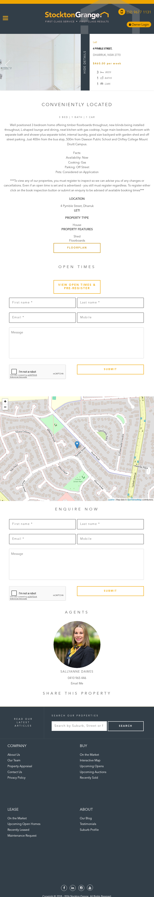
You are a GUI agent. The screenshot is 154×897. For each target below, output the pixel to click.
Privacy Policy (17, 777)
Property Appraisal (20, 766)
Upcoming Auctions (93, 772)
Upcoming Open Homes (24, 824)
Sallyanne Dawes (77, 671)
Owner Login (140, 24)
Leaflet (111, 499)
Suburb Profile (89, 830)
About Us (14, 754)
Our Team (14, 760)
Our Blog (86, 818)
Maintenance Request (22, 835)
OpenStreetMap (134, 499)
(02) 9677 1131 (138, 12)
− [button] (5, 407)
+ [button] (5, 401)
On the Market (89, 754)
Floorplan (77, 248)
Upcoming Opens (92, 766)
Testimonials (88, 824)
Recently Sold (89, 777)
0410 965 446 (77, 678)
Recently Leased (18, 830)
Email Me (77, 683)
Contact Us (15, 772)
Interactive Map (90, 760)
